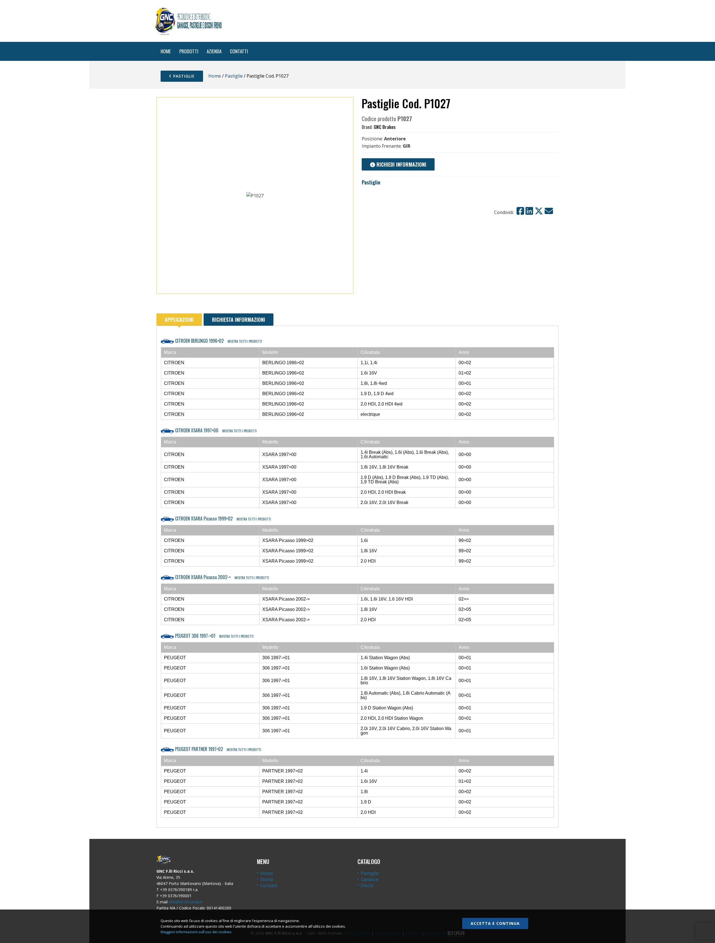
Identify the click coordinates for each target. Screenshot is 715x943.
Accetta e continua (495, 923)
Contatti (268, 885)
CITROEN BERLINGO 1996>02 (218, 340)
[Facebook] (520, 211)
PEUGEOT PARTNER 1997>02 (217, 749)
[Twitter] (539, 211)
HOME (166, 51)
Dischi (367, 885)
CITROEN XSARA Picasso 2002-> (221, 577)
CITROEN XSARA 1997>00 (215, 430)
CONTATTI (239, 51)
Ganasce (369, 879)
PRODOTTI (188, 51)
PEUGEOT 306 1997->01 (214, 635)
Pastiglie (183, 76)
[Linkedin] (529, 211)
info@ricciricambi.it (185, 901)
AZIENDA (214, 51)
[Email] (549, 211)
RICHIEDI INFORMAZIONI (400, 164)
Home (214, 76)
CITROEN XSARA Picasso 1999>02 (222, 518)
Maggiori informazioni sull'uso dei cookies (196, 931)
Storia (266, 879)
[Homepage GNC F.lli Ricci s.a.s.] (188, 21)
